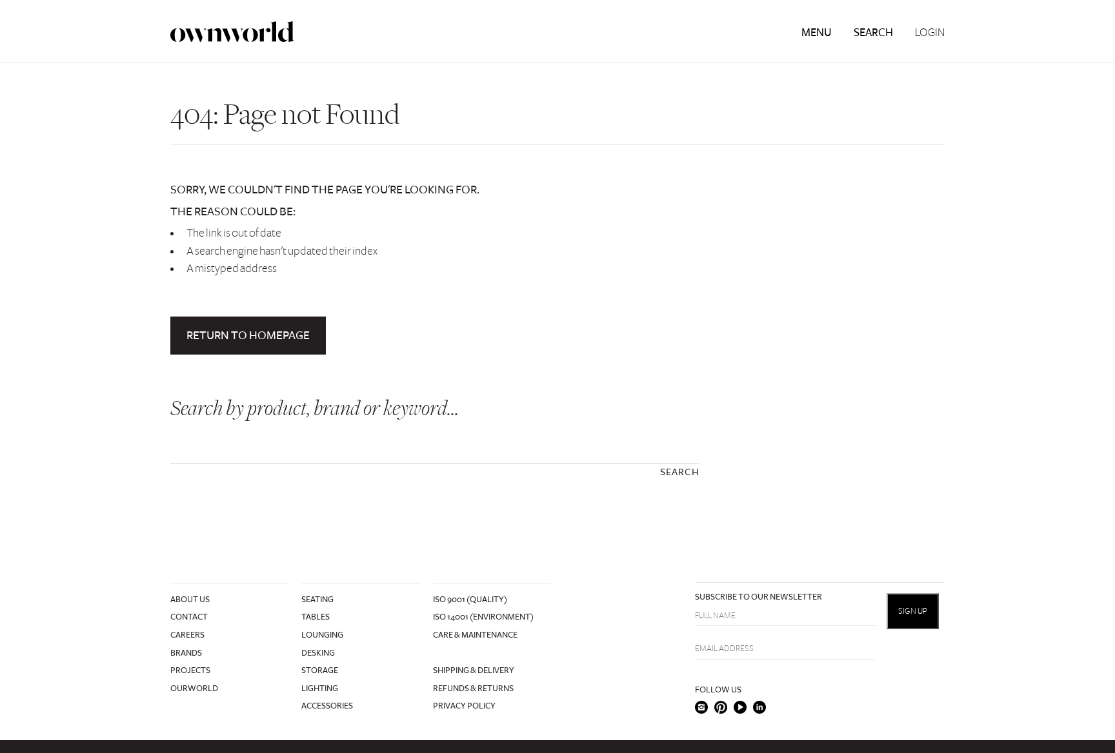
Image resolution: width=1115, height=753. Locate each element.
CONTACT (189, 617)
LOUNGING (322, 635)
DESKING (318, 653)
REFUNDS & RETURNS (473, 688)
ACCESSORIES (327, 706)
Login (930, 32)
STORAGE (319, 670)
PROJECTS (190, 670)
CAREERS (187, 635)
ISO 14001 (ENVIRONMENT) (483, 617)
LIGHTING (319, 688)
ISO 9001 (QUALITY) (470, 599)
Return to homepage (248, 335)
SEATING (317, 599)
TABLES (315, 617)
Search (873, 32)
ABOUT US (190, 599)
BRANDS (186, 653)
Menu (816, 32)
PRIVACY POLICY (464, 706)
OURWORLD (194, 688)
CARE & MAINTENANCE (475, 635)
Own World (232, 32)
